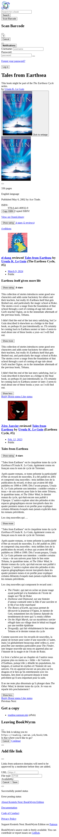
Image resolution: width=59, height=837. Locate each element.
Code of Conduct (10, 813)
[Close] (2, 33)
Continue (16, 741)
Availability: (7, 779)
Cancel (6, 39)
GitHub (36, 832)
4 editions (6, 228)
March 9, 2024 (15, 271)
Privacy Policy (8, 818)
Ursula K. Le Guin (13, 261)
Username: (6, 48)
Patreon (53, 824)
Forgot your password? (13, 61)
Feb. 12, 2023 (15, 439)
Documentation (9, 807)
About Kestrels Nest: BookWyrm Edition (22, 802)
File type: (6, 775)
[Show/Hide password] (33, 56)
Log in (5, 67)
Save (14, 782)
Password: (6, 52)
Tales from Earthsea (38, 257)
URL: (4, 772)
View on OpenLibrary (12, 217)
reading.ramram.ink (18, 715)
